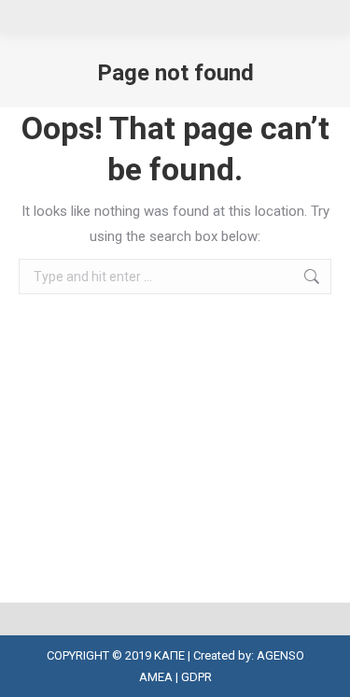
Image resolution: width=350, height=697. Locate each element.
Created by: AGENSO (248, 655)
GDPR (196, 677)
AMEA (156, 677)
